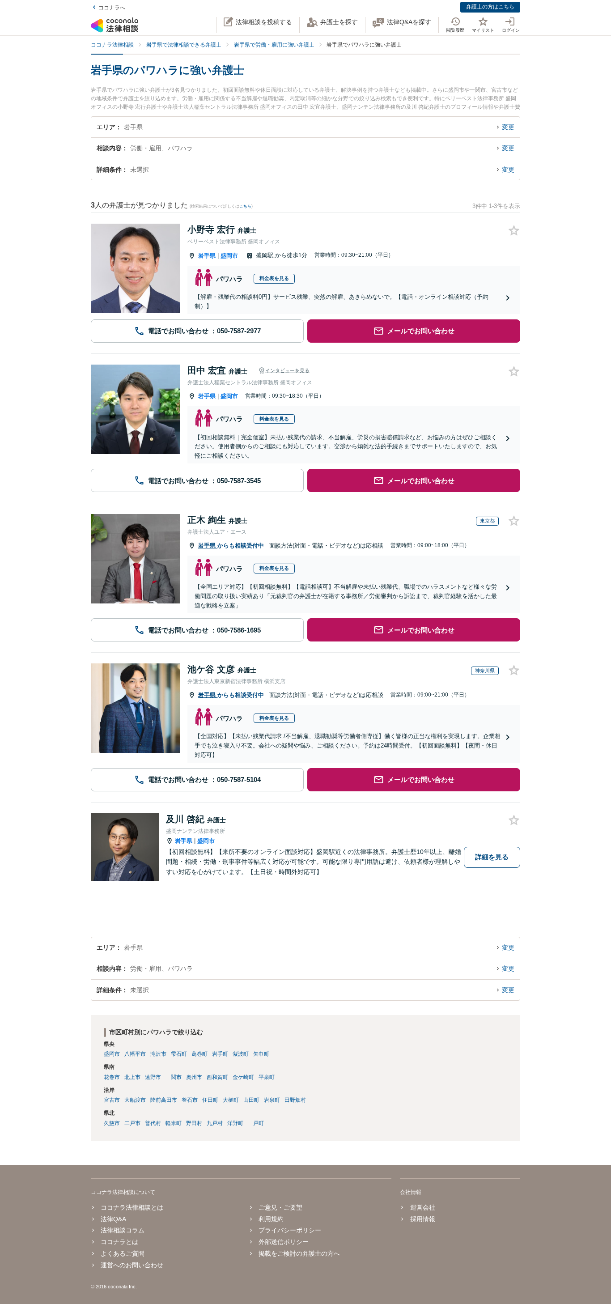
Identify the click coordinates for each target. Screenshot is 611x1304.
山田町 (251, 1100)
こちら (245, 206)
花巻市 (112, 1077)
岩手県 (207, 255)
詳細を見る (492, 857)
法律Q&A (113, 1219)
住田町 (210, 1100)
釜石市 (190, 1100)
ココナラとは (119, 1241)
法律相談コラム (122, 1230)
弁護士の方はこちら (490, 7)
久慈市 (112, 1123)
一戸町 (256, 1123)
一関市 (173, 1077)
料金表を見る (274, 278)
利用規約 (271, 1219)
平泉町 (267, 1077)
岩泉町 (272, 1100)
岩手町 (220, 1054)
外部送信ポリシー (284, 1241)
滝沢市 (158, 1054)
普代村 (153, 1123)
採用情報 (422, 1219)
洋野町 (235, 1123)
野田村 (194, 1123)
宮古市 (112, 1100)
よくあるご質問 (122, 1253)
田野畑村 (295, 1100)
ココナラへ (111, 7)
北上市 (132, 1077)
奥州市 (194, 1077)
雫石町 (179, 1054)
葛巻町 (199, 1054)
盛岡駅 (265, 255)
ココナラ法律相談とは (132, 1207)
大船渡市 (135, 1100)
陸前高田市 (163, 1100)
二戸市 (132, 1123)
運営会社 (422, 1207)
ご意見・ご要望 (280, 1207)
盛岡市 (229, 255)
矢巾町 (261, 1054)
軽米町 (173, 1123)
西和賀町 (217, 1077)
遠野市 (153, 1077)
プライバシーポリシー (290, 1230)
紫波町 (241, 1054)
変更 (508, 127)
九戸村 (215, 1123)
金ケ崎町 (243, 1077)
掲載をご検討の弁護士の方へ (299, 1253)
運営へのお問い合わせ (132, 1265)
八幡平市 (135, 1054)
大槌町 (231, 1100)
